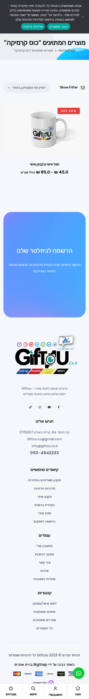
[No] (83, 16)
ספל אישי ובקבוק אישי (44, 164)
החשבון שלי (55, 695)
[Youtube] (49, 407)
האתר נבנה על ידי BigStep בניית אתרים (45, 664)
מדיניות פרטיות (33, 26)
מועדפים (11, 694)
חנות (78, 694)
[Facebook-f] (59, 407)
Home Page (67, 50)
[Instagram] (40, 407)
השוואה (13, 137)
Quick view (13, 126)
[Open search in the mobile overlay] (33, 688)
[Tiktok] (30, 407)
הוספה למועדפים (13, 114)
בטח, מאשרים (59, 26)
